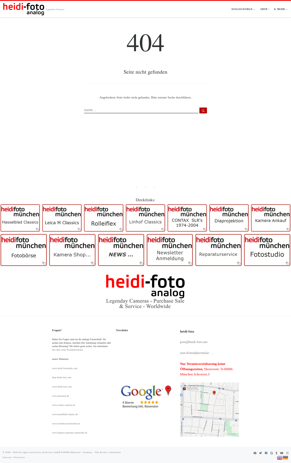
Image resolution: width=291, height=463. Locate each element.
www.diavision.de (60, 396)
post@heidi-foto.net (193, 342)
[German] (285, 457)
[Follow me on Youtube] (281, 453)
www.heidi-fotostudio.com (64, 368)
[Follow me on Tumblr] (276, 453)
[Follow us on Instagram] (287, 453)
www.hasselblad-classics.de (65, 414)
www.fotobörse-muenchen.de (66, 423)
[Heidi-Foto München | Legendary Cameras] (24, 8)
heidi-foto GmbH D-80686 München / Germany (67, 452)
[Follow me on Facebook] (266, 453)
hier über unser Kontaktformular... (68, 350)
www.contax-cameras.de (63, 405)
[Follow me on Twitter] (260, 453)
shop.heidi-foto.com (61, 377)
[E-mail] (255, 453)
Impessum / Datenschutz (14, 457)
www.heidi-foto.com (62, 386)
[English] (280, 457)
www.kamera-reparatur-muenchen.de (69, 432)
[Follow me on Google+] (271, 453)
